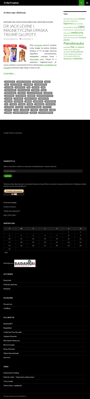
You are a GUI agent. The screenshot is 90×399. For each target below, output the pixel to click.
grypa (80, 30)
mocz (69, 37)
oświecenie (39, 104)
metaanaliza (50, 101)
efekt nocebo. (11, 90)
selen (70, 49)
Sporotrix (7, 357)
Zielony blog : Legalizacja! (13, 385)
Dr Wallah (75, 27)
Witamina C (68, 59)
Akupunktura (9, 22)
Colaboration (40, 84)
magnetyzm (43, 98)
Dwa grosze (8, 304)
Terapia (66, 54)
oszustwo (51, 104)
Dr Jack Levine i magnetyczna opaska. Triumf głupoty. (26, 30)
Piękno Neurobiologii (11, 353)
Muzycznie (7, 280)
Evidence (35, 90)
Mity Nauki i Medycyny (12, 341)
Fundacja (76, 30)
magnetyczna (31, 98)
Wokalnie (7, 289)
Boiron (75, 24)
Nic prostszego (9, 345)
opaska (22, 104)
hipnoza (22, 93)
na (6, 104)
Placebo (49, 22)
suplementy (76, 49)
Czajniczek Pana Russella (13, 332)
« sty (6, 252)
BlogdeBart (8, 328)
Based (47, 81)
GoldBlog (7, 308)
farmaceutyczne (68, 30)
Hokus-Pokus (21, 22)
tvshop (34, 110)
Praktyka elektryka (10, 284)
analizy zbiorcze (24, 81)
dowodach (20, 87)
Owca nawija (8, 381)
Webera (8, 112)
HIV (84, 30)
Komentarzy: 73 (27, 39)
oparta (13, 104)
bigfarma (68, 23)
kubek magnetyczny (45, 96)
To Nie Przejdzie (11, 3)
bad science (67, 21)
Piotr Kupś (9, 107)
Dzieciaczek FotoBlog (11, 373)
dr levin (36, 87)
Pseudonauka (74, 43)
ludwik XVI (18, 98)
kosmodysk (21, 96)
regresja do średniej (33, 107)
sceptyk (8, 110)
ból (7, 84)
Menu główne (87, 3)
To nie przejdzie (68, 56)
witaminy (77, 58)
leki (69, 33)
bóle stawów (16, 84)
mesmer (28, 101)
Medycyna (32, 22)
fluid (44, 90)
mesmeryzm (38, 101)
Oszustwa (41, 22)
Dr (29, 87)
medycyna (18, 101)
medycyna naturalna (70, 35)
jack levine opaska (34, 93)
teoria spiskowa (77, 52)
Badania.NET (8, 324)
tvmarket (24, 110)
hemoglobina (10, 93)
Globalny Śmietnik (10, 336)
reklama (81, 47)
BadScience (74, 21)
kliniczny (48, 93)
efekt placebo (24, 90)
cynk (78, 24)
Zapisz (7, 176)
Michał (66, 37)
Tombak (70, 54)
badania (82, 19)
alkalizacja (10, 81)
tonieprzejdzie (77, 54)
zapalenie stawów (21, 112)
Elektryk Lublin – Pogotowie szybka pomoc (19, 377)
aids (65, 19)
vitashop (43, 110)
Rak (72, 47)
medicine (9, 101)
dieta (81, 24)
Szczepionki (67, 52)
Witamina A (76, 56)
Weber (52, 110)
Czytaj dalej (9, 73)
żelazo (33, 112)
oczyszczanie (74, 37)
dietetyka (66, 27)
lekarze (66, 33)
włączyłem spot (37, 59)
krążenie (31, 96)
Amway (77, 19)
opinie (30, 104)
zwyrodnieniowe (45, 112)
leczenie (8, 98)
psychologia (67, 47)
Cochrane (28, 84)
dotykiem (9, 87)
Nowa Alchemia (9, 349)
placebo (19, 107)
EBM (43, 87)
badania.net (37, 81)
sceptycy (47, 107)
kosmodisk (9, 96)
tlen (16, 110)
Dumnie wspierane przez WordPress (15, 396)
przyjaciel (38, 45)
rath (76, 47)
